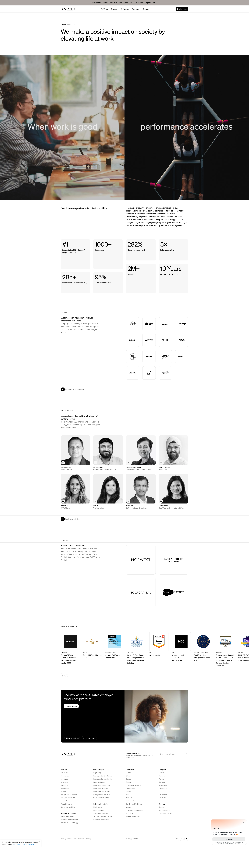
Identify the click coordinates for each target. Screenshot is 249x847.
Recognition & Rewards (69, 794)
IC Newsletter (131, 801)
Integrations (65, 801)
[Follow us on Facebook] (182, 839)
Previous (63, 675)
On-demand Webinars (134, 804)
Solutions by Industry (101, 804)
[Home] (68, 9)
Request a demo (71, 706)
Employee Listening (100, 788)
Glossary (129, 791)
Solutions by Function (68, 813)
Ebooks (129, 782)
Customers (125, 9)
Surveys (64, 791)
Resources (135, 9)
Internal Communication (69, 819)
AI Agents (64, 782)
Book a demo (182, 9)
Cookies (81, 839)
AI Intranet (65, 776)
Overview (64, 773)
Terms (75, 839)
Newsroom (163, 785)
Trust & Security (66, 804)
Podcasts (129, 813)
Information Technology (69, 823)
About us (162, 776)
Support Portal (164, 810)
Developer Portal (165, 813)
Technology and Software (102, 816)
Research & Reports (133, 785)
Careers (162, 782)
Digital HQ (97, 773)
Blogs (128, 776)
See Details (16, 844)
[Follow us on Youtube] (186, 839)
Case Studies (130, 788)
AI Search (64, 779)
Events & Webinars (133, 816)
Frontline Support (99, 782)
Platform (104, 9)
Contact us (163, 788)
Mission (161, 773)
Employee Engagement (101, 785)
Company (146, 9)
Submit (186, 753)
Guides (128, 779)
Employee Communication (102, 779)
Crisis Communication (101, 798)
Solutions (114, 9)
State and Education (100, 813)
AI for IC (129, 794)
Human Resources (67, 816)
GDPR (69, 839)
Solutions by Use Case (101, 770)
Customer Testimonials (134, 810)
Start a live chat (89, 738)
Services (162, 804)
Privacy (63, 839)
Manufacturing (98, 810)
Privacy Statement (28, 844)
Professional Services (101, 819)
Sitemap (88, 839)
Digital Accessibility (68, 807)
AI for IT (129, 798)
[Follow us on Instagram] (177, 839)
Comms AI (64, 785)
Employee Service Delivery (103, 776)
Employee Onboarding (101, 791)
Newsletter (65, 788)
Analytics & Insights (68, 798)
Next (65, 675)
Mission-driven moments (170, 274)
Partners (162, 779)
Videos (128, 807)
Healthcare (97, 807)
